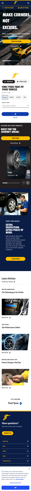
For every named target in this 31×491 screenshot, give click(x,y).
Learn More (15, 259)
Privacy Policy (20, 479)
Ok (15, 488)
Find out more (16, 41)
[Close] (29, 469)
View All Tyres (15, 46)
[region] (15, 479)
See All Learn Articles (7, 281)
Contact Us (7, 433)
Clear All (15, 117)
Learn (4, 456)
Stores (4, 451)
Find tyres (15, 138)
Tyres (4, 446)
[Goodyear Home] (16, 3)
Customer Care (7, 461)
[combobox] (15, 105)
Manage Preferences (15, 482)
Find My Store (9, 8)
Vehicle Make (5, 102)
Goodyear (5, 441)
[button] (23, 60)
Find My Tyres (24, 8)
